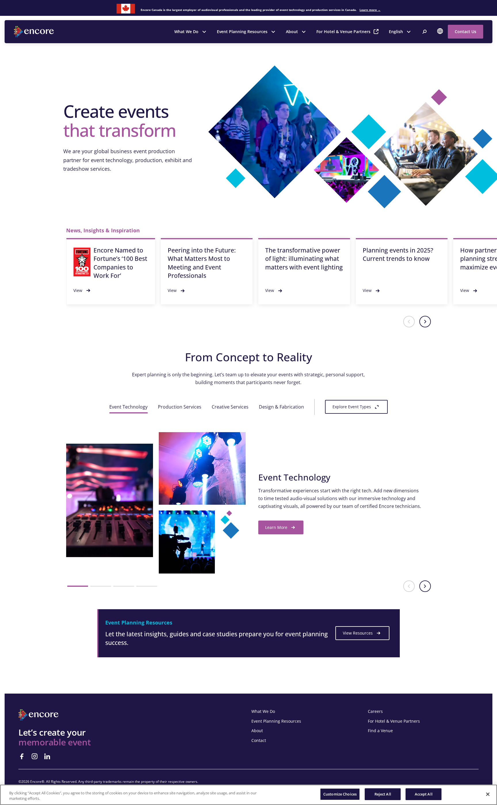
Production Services (179, 407)
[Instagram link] (34, 756)
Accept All (424, 794)
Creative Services (230, 407)
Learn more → (370, 10)
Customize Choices (340, 794)
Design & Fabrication (281, 407)
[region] (248, 795)
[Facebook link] (21, 756)
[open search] (424, 31)
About (292, 31)
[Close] (487, 794)
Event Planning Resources (242, 31)
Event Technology (128, 407)
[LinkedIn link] (47, 756)
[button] (409, 321)
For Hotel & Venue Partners (343, 31)
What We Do (186, 31)
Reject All (382, 794)
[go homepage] (34, 31)
